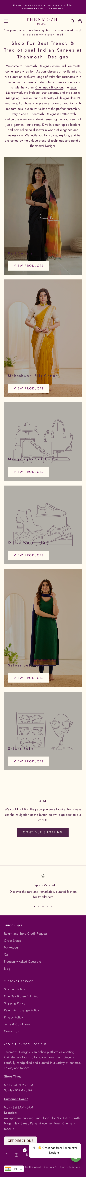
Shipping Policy (14, 1003)
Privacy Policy (13, 1017)
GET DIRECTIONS (20, 1141)
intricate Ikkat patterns (43, 92)
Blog (7, 968)
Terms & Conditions (17, 1024)
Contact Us (11, 1031)
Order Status (12, 940)
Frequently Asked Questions (22, 961)
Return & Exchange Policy (21, 1010)
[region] (43, 887)
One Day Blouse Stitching (21, 996)
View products (29, 266)
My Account (12, 947)
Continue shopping (43, 832)
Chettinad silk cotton (49, 87)
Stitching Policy (14, 989)
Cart (7, 954)
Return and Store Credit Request (25, 933)
